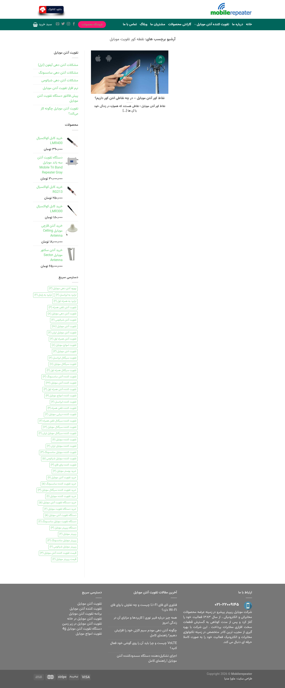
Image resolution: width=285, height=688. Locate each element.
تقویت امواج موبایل (64, 345)
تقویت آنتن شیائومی (63, 320)
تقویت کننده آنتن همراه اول (60, 389)
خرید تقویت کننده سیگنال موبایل (57, 490)
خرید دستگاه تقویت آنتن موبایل (57, 503)
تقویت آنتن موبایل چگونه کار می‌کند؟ (59, 111)
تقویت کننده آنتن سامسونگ (59, 377)
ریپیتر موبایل (67, 534)
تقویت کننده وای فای (63, 465)
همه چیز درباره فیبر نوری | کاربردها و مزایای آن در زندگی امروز (145, 620)
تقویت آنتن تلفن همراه (62, 307)
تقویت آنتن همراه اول (63, 339)
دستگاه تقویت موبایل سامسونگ (57, 522)
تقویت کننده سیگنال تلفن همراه (57, 421)
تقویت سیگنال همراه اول (61, 370)
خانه (249, 24)
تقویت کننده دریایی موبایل (60, 414)
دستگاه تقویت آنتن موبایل (60, 515)
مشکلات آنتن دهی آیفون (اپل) (58, 65)
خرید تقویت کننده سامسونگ (59, 484)
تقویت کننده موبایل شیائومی (59, 459)
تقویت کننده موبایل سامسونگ (58, 452)
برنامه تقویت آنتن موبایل (85, 613)
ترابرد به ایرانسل (66, 295)
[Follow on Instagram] (68, 24)
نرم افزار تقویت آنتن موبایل (60, 88)
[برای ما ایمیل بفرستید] (57, 24)
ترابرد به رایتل (43, 295)
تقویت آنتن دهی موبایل (62, 314)
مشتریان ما (157, 24)
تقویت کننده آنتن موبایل (213, 24)
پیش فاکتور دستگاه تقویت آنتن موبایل (57, 98)
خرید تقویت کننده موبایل (61, 496)
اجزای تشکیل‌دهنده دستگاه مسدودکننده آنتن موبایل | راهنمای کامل (147, 658)
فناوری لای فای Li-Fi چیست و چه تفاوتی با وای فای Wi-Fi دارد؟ (144, 608)
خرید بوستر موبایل (64, 471)
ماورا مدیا (229, 678)
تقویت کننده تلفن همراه (62, 408)
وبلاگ (143, 24)
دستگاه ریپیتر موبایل (63, 528)
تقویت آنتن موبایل (64, 326)
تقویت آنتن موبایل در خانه (84, 618)
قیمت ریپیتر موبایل (64, 559)
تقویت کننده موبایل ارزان (61, 446)
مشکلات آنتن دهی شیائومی (59, 80)
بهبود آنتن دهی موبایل (62, 288)
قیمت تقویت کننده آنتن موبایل (58, 553)
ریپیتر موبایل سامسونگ (61, 541)
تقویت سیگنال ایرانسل (62, 358)
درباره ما (237, 24)
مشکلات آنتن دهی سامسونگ (58, 72)
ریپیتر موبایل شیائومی (63, 547)
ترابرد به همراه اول (65, 301)
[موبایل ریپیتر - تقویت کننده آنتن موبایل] (231, 9)
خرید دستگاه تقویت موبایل (60, 509)
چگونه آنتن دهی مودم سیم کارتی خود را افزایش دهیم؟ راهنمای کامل (146, 633)
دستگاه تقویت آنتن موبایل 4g (82, 629)
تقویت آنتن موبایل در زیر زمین (82, 623)
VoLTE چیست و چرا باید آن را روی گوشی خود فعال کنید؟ (143, 646)
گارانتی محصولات (179, 24)
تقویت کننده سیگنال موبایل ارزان (57, 433)
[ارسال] (77, 10)
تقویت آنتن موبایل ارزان (62, 333)
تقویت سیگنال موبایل (63, 364)
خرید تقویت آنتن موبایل (62, 478)
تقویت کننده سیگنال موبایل (59, 427)
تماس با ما (130, 24)
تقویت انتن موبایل (64, 351)
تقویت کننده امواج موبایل (61, 396)
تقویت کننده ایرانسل (63, 402)
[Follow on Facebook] (74, 24)
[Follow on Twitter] (63, 24)
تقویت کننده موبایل (64, 440)
